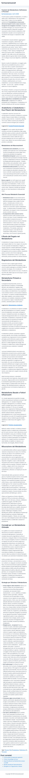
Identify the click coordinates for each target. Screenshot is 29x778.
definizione (23, 750)
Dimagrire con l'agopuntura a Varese (13, 766)
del (11, 750)
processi (4, 751)
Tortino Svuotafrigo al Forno (11, 759)
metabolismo (16, 750)
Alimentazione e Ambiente (16, 305)
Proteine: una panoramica (15, 425)
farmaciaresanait (8, 3)
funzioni (7, 750)
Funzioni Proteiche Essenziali (16, 126)
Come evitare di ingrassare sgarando (13, 757)
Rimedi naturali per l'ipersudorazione (13, 764)
